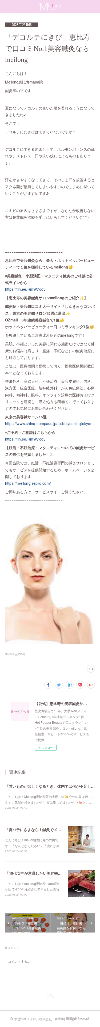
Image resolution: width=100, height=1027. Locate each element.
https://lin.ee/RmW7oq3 (25, 289)
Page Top (50, 997)
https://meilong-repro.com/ (28, 483)
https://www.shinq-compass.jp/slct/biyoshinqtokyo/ (48, 423)
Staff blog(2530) (15, 654)
